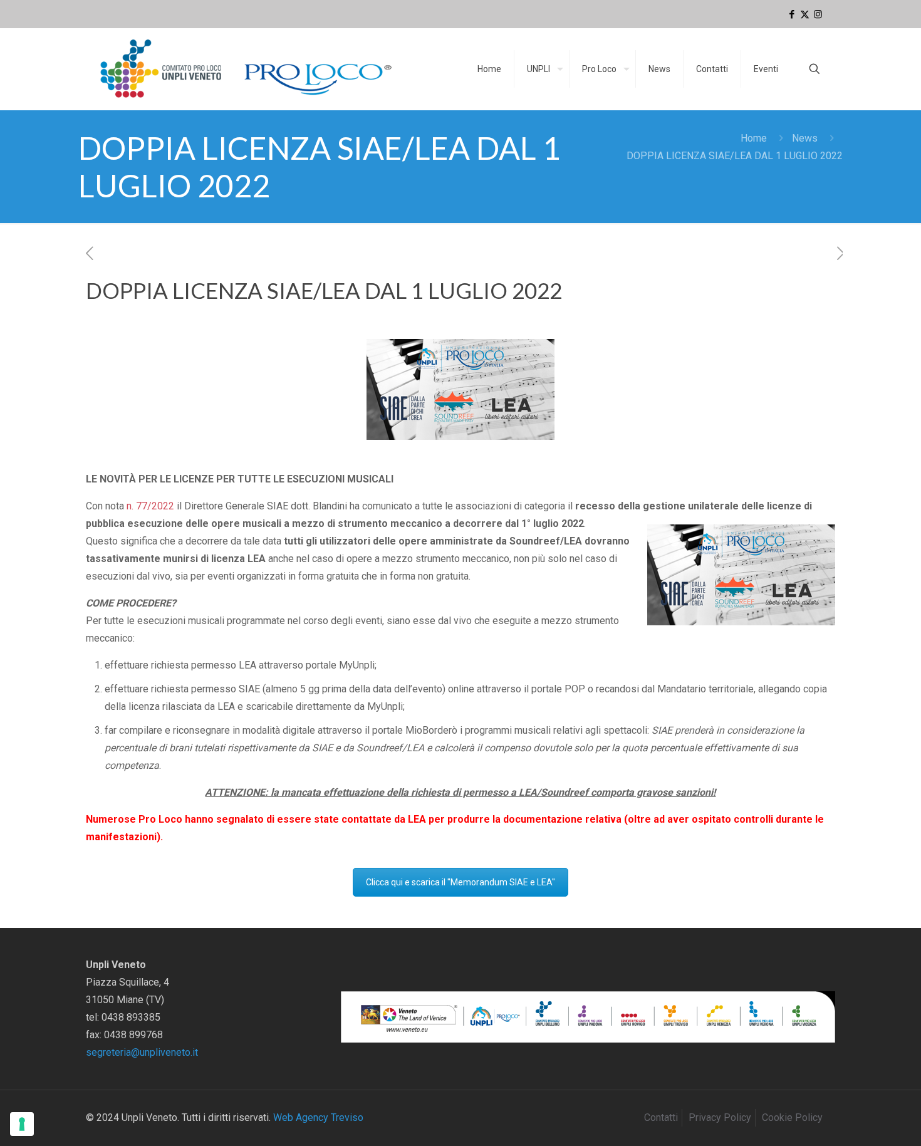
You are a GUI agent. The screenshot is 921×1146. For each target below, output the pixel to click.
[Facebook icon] (791, 14)
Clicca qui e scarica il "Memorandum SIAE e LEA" (460, 882)
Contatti (661, 1117)
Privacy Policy (720, 1117)
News (805, 138)
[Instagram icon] (818, 14)
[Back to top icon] (861, 1120)
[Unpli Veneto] (246, 69)
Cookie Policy (792, 1117)
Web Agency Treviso (318, 1117)
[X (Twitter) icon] (804, 14)
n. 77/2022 (150, 506)
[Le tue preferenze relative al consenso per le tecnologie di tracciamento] (22, 1124)
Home (754, 138)
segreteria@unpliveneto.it (142, 1052)
